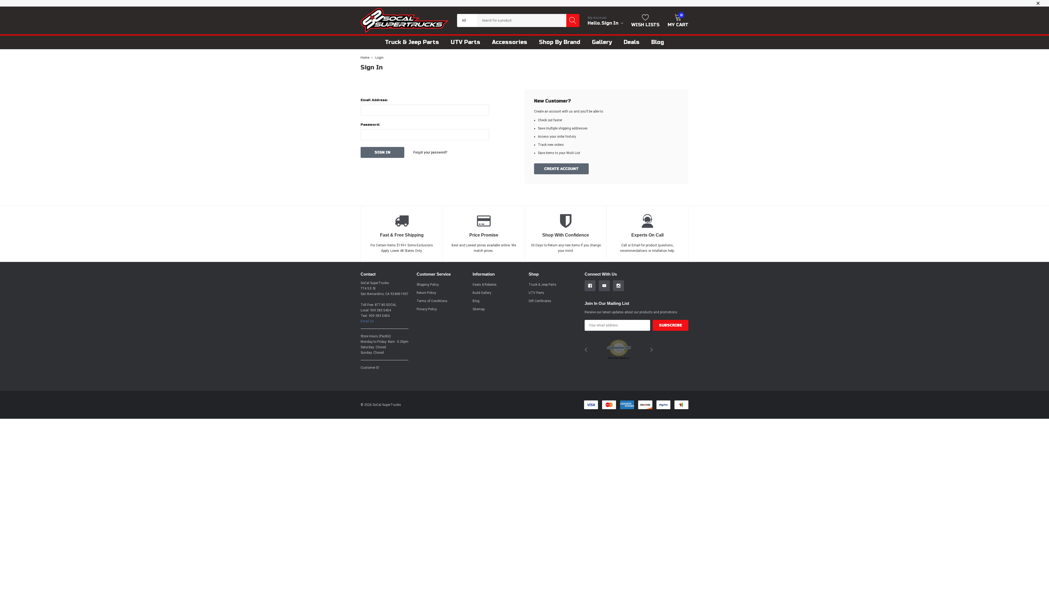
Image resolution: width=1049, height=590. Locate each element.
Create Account (561, 169)
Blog (476, 301)
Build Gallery (482, 293)
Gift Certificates (540, 301)
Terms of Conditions (432, 301)
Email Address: (374, 100)
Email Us (367, 321)
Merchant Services (618, 358)
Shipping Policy (428, 285)
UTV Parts (536, 293)
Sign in (611, 23)
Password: (370, 124)
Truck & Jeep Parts (542, 285)
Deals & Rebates (485, 285)
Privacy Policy (427, 309)
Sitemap (479, 309)
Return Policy (426, 293)
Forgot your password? (430, 152)
